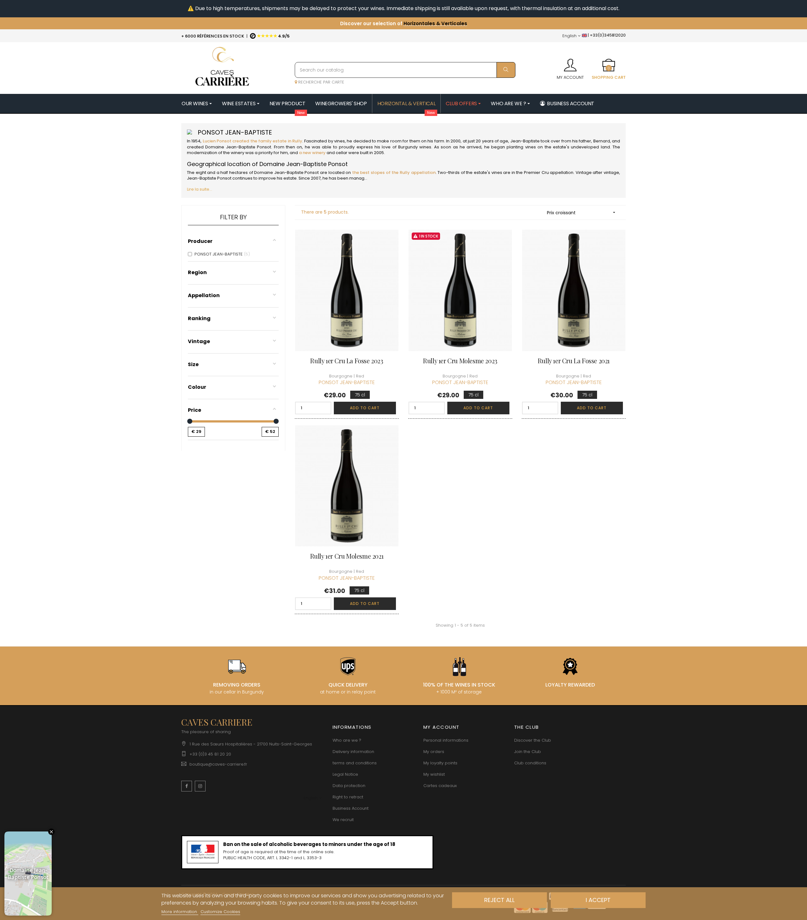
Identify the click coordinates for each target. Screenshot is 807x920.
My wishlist (434, 774)
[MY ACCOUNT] (570, 63)
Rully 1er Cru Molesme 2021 (347, 556)
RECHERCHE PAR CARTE (320, 82)
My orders (433, 752)
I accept (598, 900)
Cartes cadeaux (440, 786)
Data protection (349, 786)
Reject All (499, 900)
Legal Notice (345, 774)
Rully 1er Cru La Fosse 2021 (574, 360)
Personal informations (445, 740)
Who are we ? (347, 740)
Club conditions (530, 763)
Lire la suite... (199, 189)
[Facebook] (187, 786)
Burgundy (408, 147)
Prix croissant (582, 213)
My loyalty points (440, 763)
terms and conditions (355, 763)
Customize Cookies (220, 912)
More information (179, 912)
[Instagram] (200, 786)
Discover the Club (532, 740)
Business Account (351, 808)
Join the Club (527, 752)
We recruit (343, 820)
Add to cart (365, 408)
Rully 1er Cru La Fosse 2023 (346, 360)
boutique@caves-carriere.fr (218, 764)
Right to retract (348, 797)
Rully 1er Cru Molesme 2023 (460, 360)
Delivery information (353, 752)
